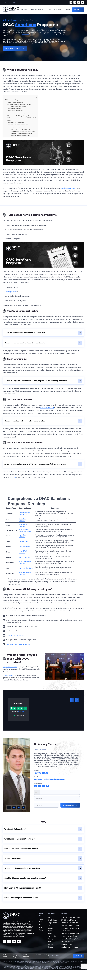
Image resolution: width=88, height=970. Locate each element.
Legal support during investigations (18, 644)
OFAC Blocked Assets (68, 920)
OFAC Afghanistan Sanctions (25, 573)
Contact (67, 9)
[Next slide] (77, 700)
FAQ (9, 120)
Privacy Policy (14, 956)
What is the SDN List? (16, 128)
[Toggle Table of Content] (35, 97)
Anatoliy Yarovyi (8, 675)
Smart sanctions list (16, 108)
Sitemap (46, 955)
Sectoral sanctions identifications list (20, 112)
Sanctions (25, 25)
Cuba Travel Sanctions (23, 525)
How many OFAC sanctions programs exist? (21, 133)
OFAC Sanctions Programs (13, 100)
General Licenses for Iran (69, 936)
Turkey (50, 939)
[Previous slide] (72, 700)
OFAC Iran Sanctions (26, 568)
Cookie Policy (5, 956)
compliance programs (67, 188)
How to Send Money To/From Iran (72, 939)
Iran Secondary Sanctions (69, 947)
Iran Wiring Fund (66, 944)
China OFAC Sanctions (23, 552)
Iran (49, 917)
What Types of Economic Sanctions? (19, 124)
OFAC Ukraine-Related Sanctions (25, 530)
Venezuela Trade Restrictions (24, 513)
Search (77, 956)
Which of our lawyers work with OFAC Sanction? (22, 118)
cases (14, 477)
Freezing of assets (11, 292)
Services (23, 9)
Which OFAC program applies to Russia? (20, 135)
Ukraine (51, 944)
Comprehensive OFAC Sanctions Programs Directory (24, 114)
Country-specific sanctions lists (18, 106)
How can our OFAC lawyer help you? (18, 116)
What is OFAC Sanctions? (15, 102)
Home (7, 20)
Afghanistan (52, 923)
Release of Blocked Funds (70, 923)
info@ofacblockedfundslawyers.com (49, 779)
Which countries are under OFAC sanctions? (21, 129)
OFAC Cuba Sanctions (22, 520)
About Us (57, 9)
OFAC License (66, 931)
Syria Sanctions (24, 541)
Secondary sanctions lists (17, 110)
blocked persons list (47, 408)
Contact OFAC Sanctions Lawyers (15, 48)
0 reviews (21, 711)
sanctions (25, 34)
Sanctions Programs (37, 9)
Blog (50, 9)
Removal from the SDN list (15, 635)
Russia (50, 947)
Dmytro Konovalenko (10, 667)
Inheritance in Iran (67, 941)
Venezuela (52, 936)
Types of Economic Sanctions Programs (19, 104)
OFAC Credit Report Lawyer (70, 928)
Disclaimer (37, 955)
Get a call (76, 9)
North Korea (52, 920)
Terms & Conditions (25, 956)
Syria (50, 931)
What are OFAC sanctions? (17, 122)
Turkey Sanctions (24, 557)
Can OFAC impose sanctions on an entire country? (23, 131)
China (50, 941)
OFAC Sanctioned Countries (70, 917)
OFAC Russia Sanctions (23, 536)
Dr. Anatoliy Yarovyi (45, 744)
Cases (41, 930)
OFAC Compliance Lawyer (70, 925)
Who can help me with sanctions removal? (21, 126)
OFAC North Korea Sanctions (25, 563)
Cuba (50, 933)
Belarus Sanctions (25, 546)
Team (41, 919)
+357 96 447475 (10, 2)
